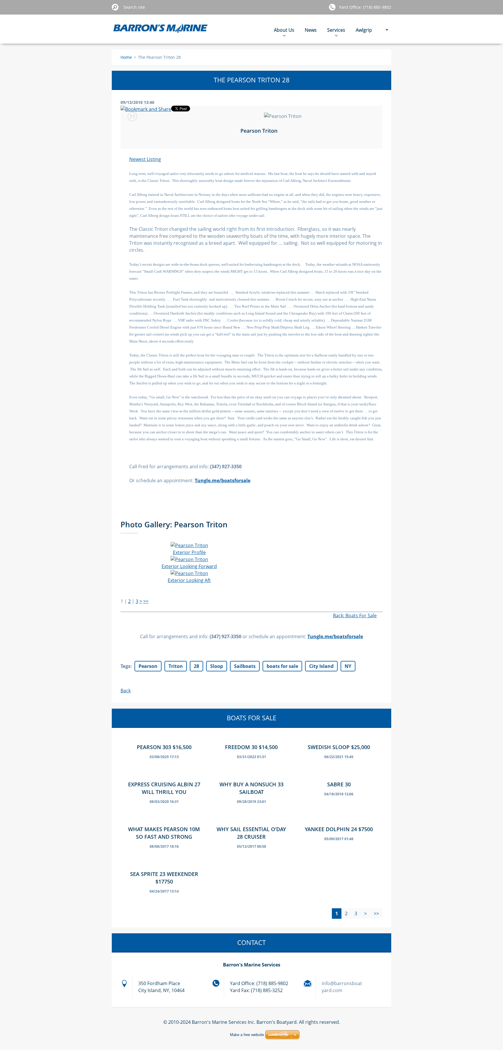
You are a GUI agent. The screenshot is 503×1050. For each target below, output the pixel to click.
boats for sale (282, 666)
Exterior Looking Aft (189, 580)
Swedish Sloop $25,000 (339, 747)
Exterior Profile (189, 552)
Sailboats (245, 666)
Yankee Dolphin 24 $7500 (339, 829)
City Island (321, 666)
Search (115, 7)
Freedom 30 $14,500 (251, 747)
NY (348, 666)
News (311, 30)
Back (126, 690)
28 (196, 666)
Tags (125, 666)
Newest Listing (145, 159)
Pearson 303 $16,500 (164, 747)
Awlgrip (364, 30)
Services (336, 30)
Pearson (148, 666)
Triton (176, 666)
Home (126, 57)
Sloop (216, 666)
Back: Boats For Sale (355, 615)
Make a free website (247, 1035)
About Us (284, 30)
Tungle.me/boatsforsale (335, 636)
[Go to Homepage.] (161, 32)
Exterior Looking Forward (189, 566)
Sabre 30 (339, 784)
